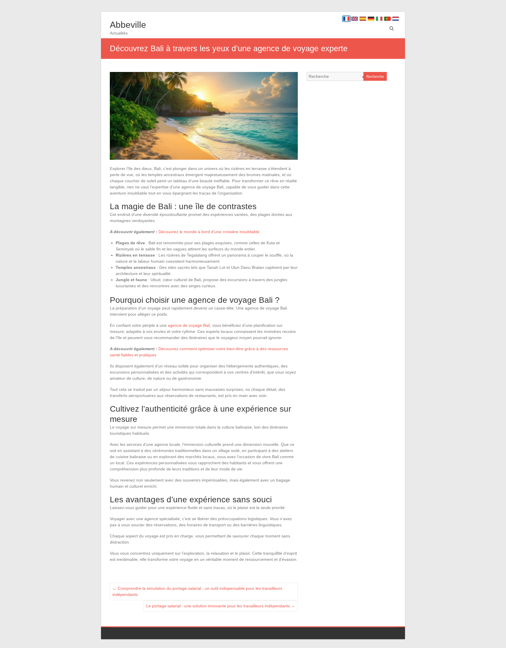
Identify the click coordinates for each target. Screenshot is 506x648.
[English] (354, 18)
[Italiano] (379, 18)
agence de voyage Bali (189, 325)
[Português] (387, 18)
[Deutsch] (371, 18)
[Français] (346, 18)
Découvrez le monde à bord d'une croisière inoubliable (208, 231)
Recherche (375, 77)
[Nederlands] (395, 18)
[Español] (362, 18)
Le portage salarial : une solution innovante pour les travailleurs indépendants (220, 606)
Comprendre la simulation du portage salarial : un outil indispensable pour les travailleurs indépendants (197, 591)
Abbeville (128, 25)
